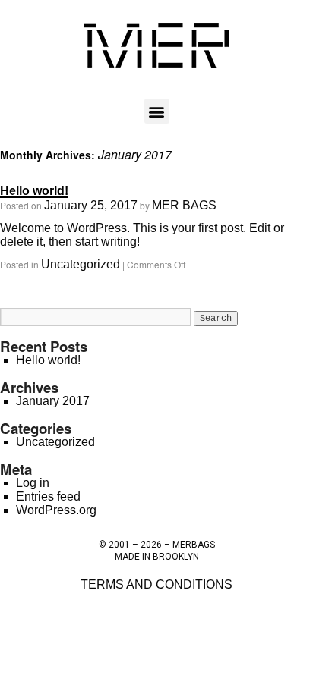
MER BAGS (184, 205)
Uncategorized (80, 264)
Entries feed (48, 496)
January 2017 (53, 400)
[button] (156, 111)
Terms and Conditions (156, 584)
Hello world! (34, 190)
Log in (32, 482)
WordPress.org (56, 510)
